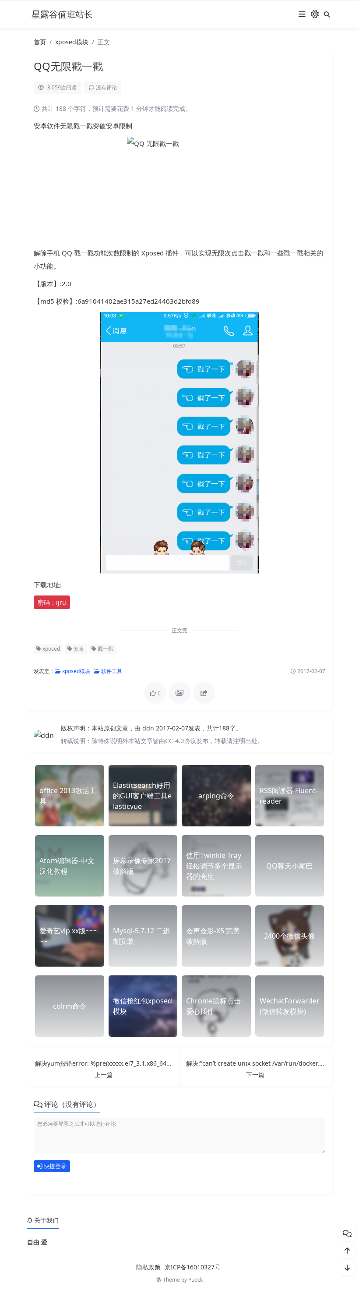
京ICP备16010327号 (193, 1267)
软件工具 (111, 671)
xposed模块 (71, 42)
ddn (149, 728)
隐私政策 (148, 1267)
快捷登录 (54, 1166)
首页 (40, 42)
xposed (50, 648)
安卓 (78, 648)
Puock (195, 1279)
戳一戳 (104, 648)
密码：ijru (52, 602)
